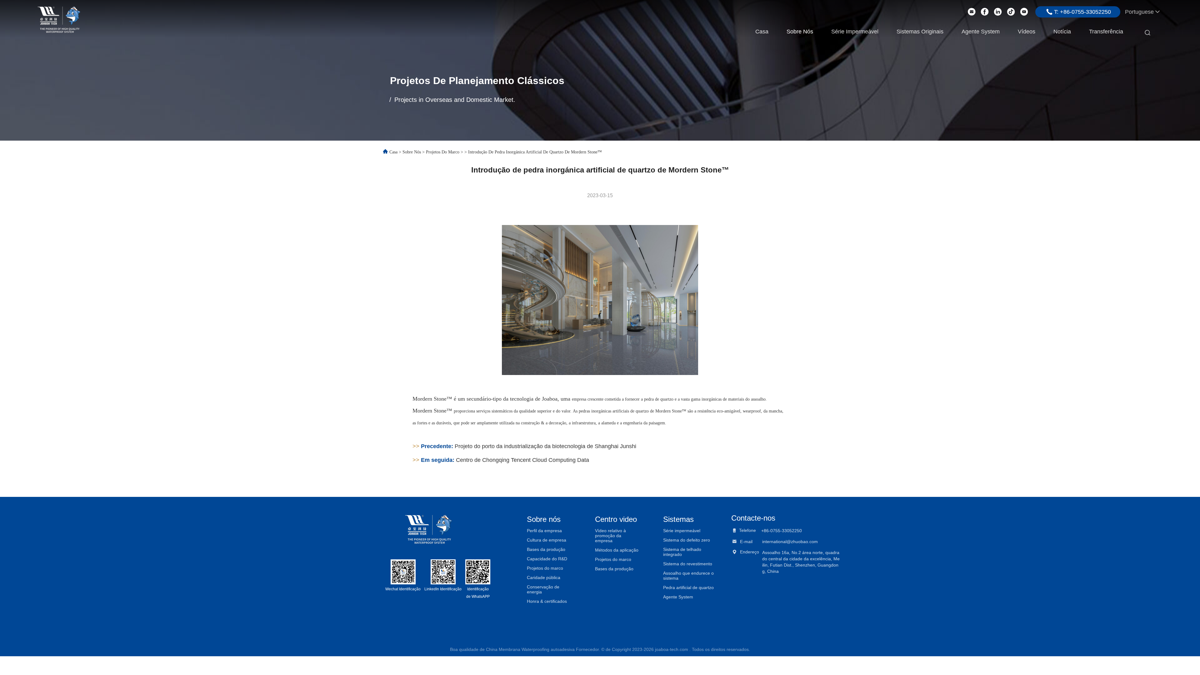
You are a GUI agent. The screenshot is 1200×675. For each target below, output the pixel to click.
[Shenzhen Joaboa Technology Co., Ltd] (59, 19)
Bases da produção (546, 549)
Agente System (981, 31)
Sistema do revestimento (687, 563)
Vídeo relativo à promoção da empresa (610, 535)
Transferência (1106, 31)
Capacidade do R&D (547, 558)
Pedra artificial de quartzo (688, 587)
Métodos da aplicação (616, 550)
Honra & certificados (547, 601)
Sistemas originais (920, 31)
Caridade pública (543, 577)
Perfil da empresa (544, 530)
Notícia (1062, 31)
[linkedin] (997, 12)
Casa (761, 31)
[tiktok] (1011, 12)
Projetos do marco (442, 152)
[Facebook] (984, 12)
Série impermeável (854, 31)
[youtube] (1024, 12)
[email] (971, 12)
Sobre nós (800, 31)
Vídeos (1026, 31)
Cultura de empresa (546, 540)
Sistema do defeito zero (686, 540)
